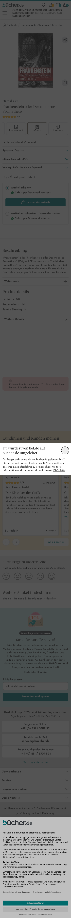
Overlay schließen (65, 450)
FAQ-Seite (59, 470)
